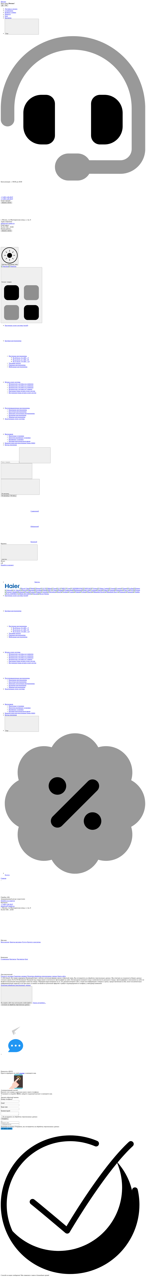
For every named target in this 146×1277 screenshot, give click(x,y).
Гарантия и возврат (20, 976)
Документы (20, 959)
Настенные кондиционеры (18, 356)
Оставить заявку (7, 1128)
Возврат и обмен (10, 12)
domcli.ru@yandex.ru (8, 223)
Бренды (37, 582)
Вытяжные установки (16, 439)
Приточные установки (16, 436)
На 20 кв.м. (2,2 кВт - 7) (21, 358)
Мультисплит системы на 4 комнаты (21, 387)
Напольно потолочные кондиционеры (22, 413)
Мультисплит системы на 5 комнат (20, 389)
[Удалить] (16, 471)
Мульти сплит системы (12, 382)
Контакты (8, 18)
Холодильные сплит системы (15, 419)
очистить (4, 559)
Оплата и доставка (7, 976)
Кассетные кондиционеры (18, 412)
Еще (7, 33)
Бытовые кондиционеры (13, 341)
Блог (6, 16)
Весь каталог (5, 942)
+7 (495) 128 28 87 (7, 197)
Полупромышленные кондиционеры (17, 408)
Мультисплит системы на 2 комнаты (21, 384)
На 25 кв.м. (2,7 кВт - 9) (21, 359)
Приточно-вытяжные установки (20, 438)
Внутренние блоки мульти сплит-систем (22, 393)
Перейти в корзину (7, 565)
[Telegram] (45, 218)
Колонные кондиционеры (17, 415)
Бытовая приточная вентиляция (19, 441)
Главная (3, 878)
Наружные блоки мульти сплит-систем (22, 391)
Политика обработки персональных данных (42, 976)
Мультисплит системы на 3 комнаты (21, 386)
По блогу (13, 496)
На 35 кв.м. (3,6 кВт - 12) (21, 361)
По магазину (5, 496)
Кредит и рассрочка (34, 942)
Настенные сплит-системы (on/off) (16, 325)
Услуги (24, 942)
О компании (9, 11)
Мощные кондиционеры (17, 417)
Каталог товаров (7, 282)
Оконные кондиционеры (17, 365)
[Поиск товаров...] (35, 455)
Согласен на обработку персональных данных (15, 1004)
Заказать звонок (6, 202)
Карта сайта (62, 976)
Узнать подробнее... (39, 1003)
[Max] (16, 218)
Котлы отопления (11, 445)
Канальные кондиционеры (18, 410)
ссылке (21, 1073)
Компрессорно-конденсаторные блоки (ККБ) (20, 443)
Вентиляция (9, 434)
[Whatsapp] (75, 218)
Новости (8, 14)
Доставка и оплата (11, 9)
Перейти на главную (8, 901)
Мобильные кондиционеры (18, 367)
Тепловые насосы (15, 363)
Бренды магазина (16, 942)
